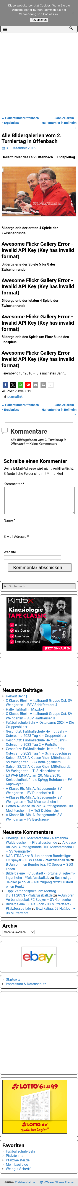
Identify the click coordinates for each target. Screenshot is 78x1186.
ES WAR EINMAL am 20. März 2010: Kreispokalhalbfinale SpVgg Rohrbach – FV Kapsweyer (39, 779)
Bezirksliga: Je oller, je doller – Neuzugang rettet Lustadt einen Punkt (39, 882)
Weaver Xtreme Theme (59, 1182)
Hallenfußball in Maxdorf (25, 709)
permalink (15, 396)
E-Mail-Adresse (16, 537)
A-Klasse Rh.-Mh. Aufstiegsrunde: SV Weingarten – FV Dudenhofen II (34, 790)
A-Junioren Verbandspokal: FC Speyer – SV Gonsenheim (40, 897)
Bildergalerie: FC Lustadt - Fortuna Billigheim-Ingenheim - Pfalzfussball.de (40, 875)
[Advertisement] (39, 74)
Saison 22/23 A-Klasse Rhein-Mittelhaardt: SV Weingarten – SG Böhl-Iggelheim (38, 760)
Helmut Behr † (17, 696)
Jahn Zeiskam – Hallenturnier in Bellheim (59, 122)
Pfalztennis (14, 1156)
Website (10, 552)
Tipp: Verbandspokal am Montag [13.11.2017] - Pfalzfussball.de (31, 893)
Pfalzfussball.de (25, 1182)
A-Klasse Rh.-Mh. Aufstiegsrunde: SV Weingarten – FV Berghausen (34, 817)
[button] (5, 385)
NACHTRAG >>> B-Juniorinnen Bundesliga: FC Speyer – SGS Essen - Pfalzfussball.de (38, 858)
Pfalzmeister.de (17, 1160)
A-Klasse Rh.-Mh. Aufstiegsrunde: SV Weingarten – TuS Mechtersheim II (34, 799)
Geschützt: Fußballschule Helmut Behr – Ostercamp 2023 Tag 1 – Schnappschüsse (38, 751)
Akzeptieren (39, 19)
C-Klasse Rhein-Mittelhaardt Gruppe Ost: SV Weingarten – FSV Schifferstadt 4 (39, 702)
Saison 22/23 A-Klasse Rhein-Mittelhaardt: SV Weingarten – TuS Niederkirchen (38, 768)
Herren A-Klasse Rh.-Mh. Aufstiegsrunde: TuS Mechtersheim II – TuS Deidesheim (40, 808)
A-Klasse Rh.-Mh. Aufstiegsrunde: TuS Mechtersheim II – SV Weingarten (41, 846)
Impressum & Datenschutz (26, 984)
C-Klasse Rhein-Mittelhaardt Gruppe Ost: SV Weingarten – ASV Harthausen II (39, 716)
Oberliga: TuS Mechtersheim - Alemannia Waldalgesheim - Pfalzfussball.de (37, 840)
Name (9, 520)
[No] (72, 13)
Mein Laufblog (17, 1164)
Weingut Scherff (18, 1169)
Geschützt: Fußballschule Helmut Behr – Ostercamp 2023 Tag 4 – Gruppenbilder (37, 733)
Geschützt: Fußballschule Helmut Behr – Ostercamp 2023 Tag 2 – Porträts (37, 742)
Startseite (13, 979)
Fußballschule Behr (20, 1151)
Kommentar (14, 484)
